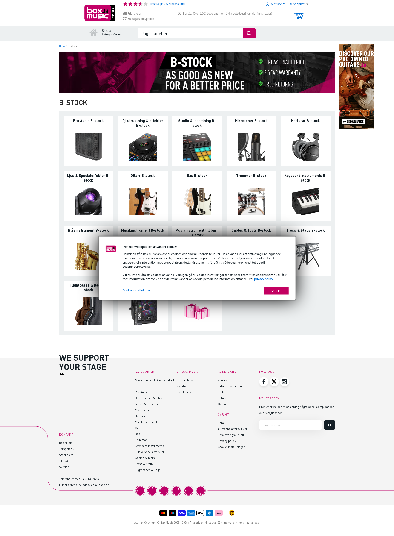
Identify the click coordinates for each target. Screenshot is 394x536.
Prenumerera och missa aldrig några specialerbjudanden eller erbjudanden (296, 410)
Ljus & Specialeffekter (149, 452)
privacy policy (263, 279)
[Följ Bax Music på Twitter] (274, 381)
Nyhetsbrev (183, 392)
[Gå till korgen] (299, 14)
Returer (223, 398)
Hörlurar (140, 416)
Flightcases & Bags (148, 470)
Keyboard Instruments (149, 446)
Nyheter (181, 386)
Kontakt (223, 380)
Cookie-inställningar (231, 447)
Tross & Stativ (144, 464)
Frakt (221, 392)
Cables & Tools (145, 458)
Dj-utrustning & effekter (150, 398)
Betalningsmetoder (230, 386)
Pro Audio (141, 392)
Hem (221, 423)
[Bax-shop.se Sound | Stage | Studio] (99, 13)
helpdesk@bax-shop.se (93, 485)
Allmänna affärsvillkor (232, 429)
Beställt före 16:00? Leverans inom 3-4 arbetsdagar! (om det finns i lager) (227, 13)
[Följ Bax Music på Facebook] (263, 381)
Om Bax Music (185, 380)
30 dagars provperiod (141, 19)
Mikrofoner (142, 410)
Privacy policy (227, 441)
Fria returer (134, 13)
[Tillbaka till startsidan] (93, 32)
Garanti (222, 404)
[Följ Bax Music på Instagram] (284, 381)
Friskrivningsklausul (231, 435)
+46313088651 (91, 479)
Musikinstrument (146, 422)
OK (278, 291)
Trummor (141, 440)
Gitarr (139, 428)
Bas (137, 434)
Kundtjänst (228, 371)
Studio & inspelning (147, 404)
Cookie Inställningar (136, 290)
